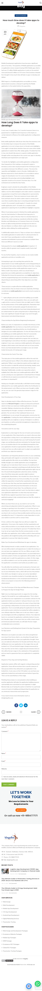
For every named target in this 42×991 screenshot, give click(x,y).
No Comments (22, 874)
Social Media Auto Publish (13, 964)
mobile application (22, 246)
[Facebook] (16, 705)
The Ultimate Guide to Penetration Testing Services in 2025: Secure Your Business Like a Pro (20, 880)
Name (3, 753)
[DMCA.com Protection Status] (21, 960)
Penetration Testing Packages (12, 951)
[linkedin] (26, 705)
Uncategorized (21, 15)
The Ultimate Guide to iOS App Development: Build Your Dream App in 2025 (19, 889)
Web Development (9, 905)
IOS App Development (10, 912)
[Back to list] (21, 712)
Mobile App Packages (9, 937)
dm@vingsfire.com (12, 860)
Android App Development (11, 915)
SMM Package (7, 941)
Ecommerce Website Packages (12, 934)
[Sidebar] (2, 299)
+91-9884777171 (29, 815)
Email (3, 761)
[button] (38, 984)
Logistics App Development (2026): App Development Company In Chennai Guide (25, 870)
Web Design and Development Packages (15, 931)
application (7, 417)
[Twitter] (21, 705)
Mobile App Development (11, 908)
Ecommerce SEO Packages (11, 944)
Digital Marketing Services (11, 918)
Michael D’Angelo (13, 403)
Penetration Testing (9, 922)
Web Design (7, 902)
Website (4, 769)
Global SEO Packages (9, 947)
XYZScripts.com (31, 964)
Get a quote (21, 810)
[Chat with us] (29, 986)
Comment (4, 731)
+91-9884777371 (13, 857)
